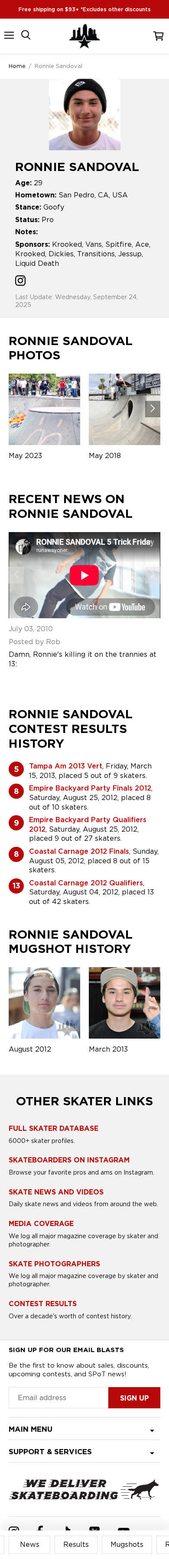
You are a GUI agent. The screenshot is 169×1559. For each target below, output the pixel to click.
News (29, 1544)
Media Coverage (41, 1224)
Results (76, 1544)
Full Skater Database (53, 1128)
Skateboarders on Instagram (69, 1160)
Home (17, 65)
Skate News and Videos (56, 1192)
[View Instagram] (20, 281)
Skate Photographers (54, 1264)
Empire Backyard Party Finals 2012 (90, 788)
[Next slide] (152, 409)
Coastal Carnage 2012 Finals (79, 851)
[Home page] (84, 36)
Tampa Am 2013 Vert (65, 766)
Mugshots (126, 1544)
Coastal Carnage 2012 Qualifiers (86, 883)
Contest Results (43, 1304)
